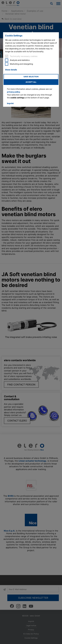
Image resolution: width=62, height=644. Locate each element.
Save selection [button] (31, 77)
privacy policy (13, 92)
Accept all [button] (31, 82)
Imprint (10, 103)
